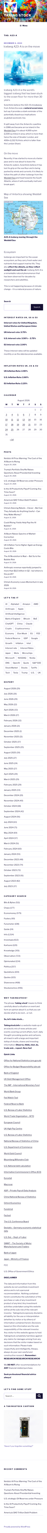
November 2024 (11, 801)
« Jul (12, 439)
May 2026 (8, 704)
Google (34, 638)
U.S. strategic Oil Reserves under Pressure (23, 481)
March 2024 (9, 843)
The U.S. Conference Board (16, 1221)
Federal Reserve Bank (14, 1104)
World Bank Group (12, 1091)
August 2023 (10, 881)
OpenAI (16, 663)
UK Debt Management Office (17, 1079)
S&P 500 (36, 663)
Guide (6, 929)
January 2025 (10, 790)
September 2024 (12, 811)
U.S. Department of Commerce (18, 1147)
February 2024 (10, 849)
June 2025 (9, 763)
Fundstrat (8, 1209)
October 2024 (10, 806)
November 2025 (11, 736)
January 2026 (10, 726)
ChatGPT (9, 624)
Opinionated (9, 961)
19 (18, 424)
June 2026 (9, 699)
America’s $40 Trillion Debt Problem (20, 500)
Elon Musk (22, 633)
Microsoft (9, 658)
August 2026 (10, 688)
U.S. (32, 673)
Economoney (10, 913)
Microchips (27, 653)
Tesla (15, 673)
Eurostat (8, 1178)
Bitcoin (27, 619)
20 (23, 424)
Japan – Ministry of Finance (16, 1259)
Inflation (19, 643)
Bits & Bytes (9, 902)
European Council (12, 1122)
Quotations (9, 972)
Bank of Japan (10, 1253)
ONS (7, 663)
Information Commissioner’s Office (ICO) (22, 1172)
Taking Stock (17, 15)
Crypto (8, 628)
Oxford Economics (12, 1203)
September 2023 (12, 875)
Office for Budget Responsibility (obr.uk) (22, 1066)
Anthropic (10, 609)
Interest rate (11, 648)
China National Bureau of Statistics (20, 1197)
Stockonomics (10, 988)
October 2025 (10, 742)
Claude (29, 624)
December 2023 (11, 859)
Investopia (9, 940)
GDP (26, 638)
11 (12, 420)
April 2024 (9, 838)
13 (24, 420)
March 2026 (9, 715)
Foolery (7, 918)
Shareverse (9, 982)
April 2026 (9, 710)
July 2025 (8, 758)
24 (6, 429)
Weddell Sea (10, 130)
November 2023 (11, 865)
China (19, 624)
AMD (36, 604)
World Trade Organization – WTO (19, 1116)
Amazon (26, 604)
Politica (7, 966)
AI (6, 604)
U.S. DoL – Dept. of (12, 1237)
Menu (24, 25)
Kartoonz (8, 945)
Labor (24, 1237)
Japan (8, 653)
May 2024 (8, 833)
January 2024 (10, 854)
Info (6, 934)
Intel (29, 643)
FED (38, 633)
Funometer (9, 924)
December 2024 (11, 795)
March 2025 (9, 779)
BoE (35, 619)
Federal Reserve (12, 638)
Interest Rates (27, 648)
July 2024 (8, 822)
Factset (7, 1215)
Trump (24, 673)
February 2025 (10, 785)
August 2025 (10, 752)
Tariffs (34, 668)
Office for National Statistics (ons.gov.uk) (22, 1060)
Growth (8, 643)
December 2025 (11, 731)
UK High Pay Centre (13, 1128)
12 (18, 420)
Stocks (24, 668)
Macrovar (8, 1184)
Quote (26, 663)
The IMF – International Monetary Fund (22, 1085)
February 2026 (10, 720)
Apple (21, 609)
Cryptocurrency (22, 628)
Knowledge (9, 950)
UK (39, 673)
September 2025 (12, 747)
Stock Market (11, 668)
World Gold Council (13, 1153)
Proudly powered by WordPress (17, 1527)
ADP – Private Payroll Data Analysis (20, 1190)
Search (7, 301)
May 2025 (8, 768)
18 (12, 424)
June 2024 (9, 827)
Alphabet (15, 604)
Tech (7, 673)
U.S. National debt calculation (17, 1166)
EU (31, 633)
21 (29, 424)
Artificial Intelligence (15, 614)
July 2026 (8, 694)
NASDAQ (22, 658)
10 (6, 420)
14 (29, 420)
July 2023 (8, 886)
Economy (9, 633)
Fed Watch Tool (11, 1097)
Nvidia (32, 658)
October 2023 (10, 870)
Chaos (7, 908)
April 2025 (9, 774)
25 (12, 429)
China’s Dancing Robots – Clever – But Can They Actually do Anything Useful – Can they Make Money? (23, 511)
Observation (9, 956)
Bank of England (12, 619)
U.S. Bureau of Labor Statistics (18, 1110)
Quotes (7, 977)
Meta (16, 653)
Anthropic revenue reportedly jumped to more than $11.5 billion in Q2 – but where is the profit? (23, 570)
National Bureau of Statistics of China (21, 1141)
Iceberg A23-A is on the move (22, 46)
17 (6, 424)
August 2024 (10, 817)
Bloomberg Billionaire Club (16, 1159)
